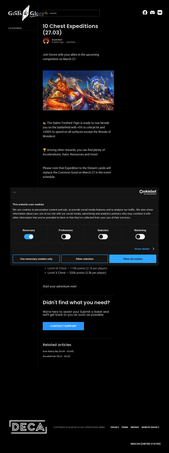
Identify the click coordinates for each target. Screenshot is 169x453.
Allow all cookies (133, 258)
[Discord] (152, 12)
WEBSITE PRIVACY (150, 427)
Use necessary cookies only (36, 258)
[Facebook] (145, 12)
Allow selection (84, 258)
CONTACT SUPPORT (63, 326)
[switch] (66, 236)
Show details (142, 248)
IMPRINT (135, 427)
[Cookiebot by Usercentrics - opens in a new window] (141, 192)
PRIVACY (115, 427)
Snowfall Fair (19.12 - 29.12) (56, 356)
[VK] (160, 12)
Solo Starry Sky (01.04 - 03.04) (58, 351)
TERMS (124, 427)
